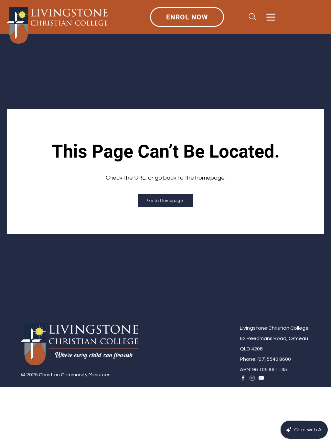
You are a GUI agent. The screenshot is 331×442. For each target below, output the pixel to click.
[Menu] (271, 17)
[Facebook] (243, 378)
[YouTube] (261, 378)
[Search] (252, 17)
